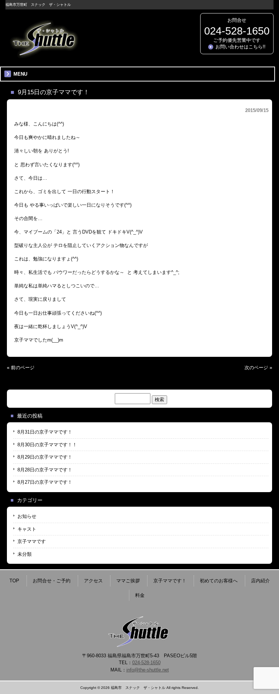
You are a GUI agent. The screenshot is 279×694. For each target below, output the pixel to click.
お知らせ (26, 516)
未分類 (24, 554)
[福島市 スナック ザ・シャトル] (43, 55)
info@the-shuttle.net (147, 670)
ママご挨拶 (128, 580)
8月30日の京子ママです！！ (47, 444)
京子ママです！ (169, 580)
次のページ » (258, 367)
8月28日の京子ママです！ (44, 469)
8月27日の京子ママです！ (44, 482)
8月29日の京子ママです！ (44, 457)
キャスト (26, 529)
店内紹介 (260, 580)
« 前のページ (21, 367)
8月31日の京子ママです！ (44, 432)
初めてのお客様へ (219, 580)
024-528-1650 (237, 31)
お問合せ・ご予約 (51, 580)
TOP (14, 580)
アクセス (93, 580)
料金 (140, 595)
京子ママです (31, 541)
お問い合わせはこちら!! (240, 46)
